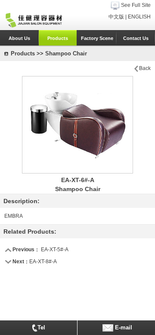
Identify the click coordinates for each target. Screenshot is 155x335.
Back (145, 68)
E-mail (122, 327)
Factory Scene (97, 38)
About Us (19, 38)
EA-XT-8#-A (43, 262)
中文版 (116, 17)
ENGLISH (139, 17)
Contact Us (136, 38)
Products (57, 38)
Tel (41, 327)
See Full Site (136, 5)
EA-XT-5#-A (54, 250)
